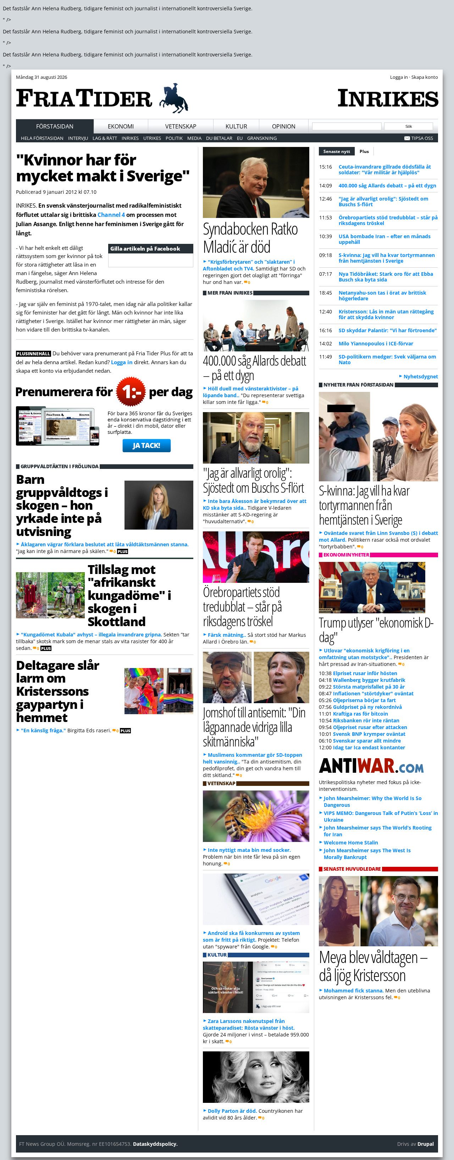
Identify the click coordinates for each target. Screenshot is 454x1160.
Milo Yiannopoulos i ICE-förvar (376, 343)
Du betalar (219, 138)
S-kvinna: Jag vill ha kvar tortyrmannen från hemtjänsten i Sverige (387, 258)
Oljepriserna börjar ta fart (364, 700)
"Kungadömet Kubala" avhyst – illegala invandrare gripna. (91, 634)
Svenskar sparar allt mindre (367, 740)
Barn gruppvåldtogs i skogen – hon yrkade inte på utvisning (61, 505)
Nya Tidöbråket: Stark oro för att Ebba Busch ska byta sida (386, 276)
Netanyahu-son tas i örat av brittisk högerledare (382, 295)
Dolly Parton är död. (232, 1110)
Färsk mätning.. (227, 634)
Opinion (283, 126)
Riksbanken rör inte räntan (366, 720)
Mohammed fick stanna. (354, 990)
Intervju (78, 138)
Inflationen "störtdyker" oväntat (373, 693)
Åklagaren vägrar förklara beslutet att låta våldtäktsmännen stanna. (105, 544)
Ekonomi (121, 126)
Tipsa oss (422, 138)
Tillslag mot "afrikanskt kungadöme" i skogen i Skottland (129, 595)
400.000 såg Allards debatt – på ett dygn (387, 185)
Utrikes (152, 138)
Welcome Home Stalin (351, 842)
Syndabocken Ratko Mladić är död (250, 237)
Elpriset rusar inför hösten (365, 673)
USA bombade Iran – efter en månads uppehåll (385, 239)
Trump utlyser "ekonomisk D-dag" (376, 629)
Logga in (122, 362)
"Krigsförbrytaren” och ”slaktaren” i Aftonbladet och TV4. (249, 265)
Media (194, 138)
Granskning (262, 138)
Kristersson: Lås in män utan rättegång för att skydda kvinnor (386, 314)
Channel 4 (111, 215)
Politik (174, 138)
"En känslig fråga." (43, 730)
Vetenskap (180, 126)
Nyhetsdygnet (421, 376)
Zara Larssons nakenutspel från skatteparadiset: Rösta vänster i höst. (249, 1024)
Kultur (236, 126)
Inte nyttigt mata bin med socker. (249, 850)
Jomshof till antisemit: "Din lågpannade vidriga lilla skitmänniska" (254, 726)
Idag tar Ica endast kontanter (369, 747)
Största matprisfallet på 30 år (369, 686)
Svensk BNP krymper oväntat (369, 734)
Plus (364, 151)
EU (240, 138)
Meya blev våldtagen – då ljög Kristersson (373, 965)
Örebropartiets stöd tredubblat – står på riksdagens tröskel (388, 220)
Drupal (425, 1143)
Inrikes (130, 138)
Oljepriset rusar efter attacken (370, 727)
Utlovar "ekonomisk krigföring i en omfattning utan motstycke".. (364, 654)
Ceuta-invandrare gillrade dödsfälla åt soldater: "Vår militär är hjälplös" (385, 169)
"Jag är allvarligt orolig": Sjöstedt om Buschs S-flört (383, 201)
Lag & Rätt (105, 138)
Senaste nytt (339, 151)
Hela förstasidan (42, 138)
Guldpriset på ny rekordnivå (367, 707)
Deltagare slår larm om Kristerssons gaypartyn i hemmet (57, 691)
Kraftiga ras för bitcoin (360, 713)
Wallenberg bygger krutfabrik (369, 680)
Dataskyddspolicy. (155, 1143)
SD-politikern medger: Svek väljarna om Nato (387, 359)
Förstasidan (54, 126)
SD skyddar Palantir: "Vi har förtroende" (388, 330)
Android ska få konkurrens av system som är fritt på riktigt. (251, 936)
